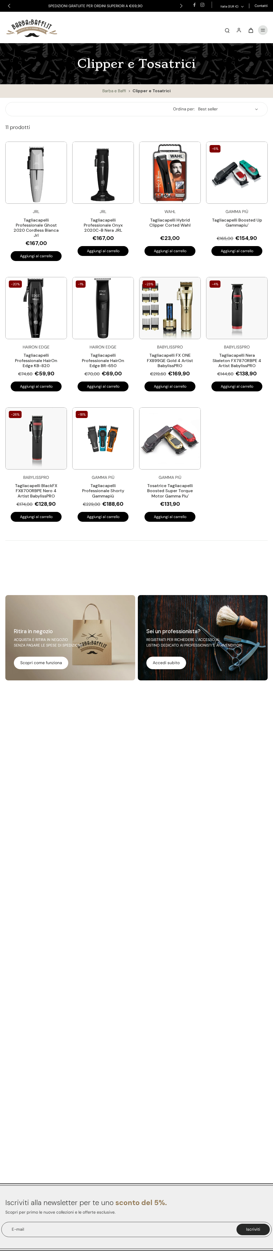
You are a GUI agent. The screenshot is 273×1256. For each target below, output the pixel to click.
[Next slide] (181, 6)
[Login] (239, 30)
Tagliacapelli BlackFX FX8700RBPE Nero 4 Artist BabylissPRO (36, 491)
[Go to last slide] (9, 6)
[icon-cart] (250, 30)
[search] (227, 30)
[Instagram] (202, 5)
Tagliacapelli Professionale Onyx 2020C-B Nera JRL (103, 225)
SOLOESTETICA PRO (136, 5)
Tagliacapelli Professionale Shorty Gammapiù (103, 491)
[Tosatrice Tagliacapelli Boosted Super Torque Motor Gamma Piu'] (170, 438)
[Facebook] (194, 5)
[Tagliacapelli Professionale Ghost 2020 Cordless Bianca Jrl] (36, 173)
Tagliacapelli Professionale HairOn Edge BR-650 (103, 360)
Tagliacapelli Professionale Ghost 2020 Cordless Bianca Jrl (36, 227)
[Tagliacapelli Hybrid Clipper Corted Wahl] (170, 173)
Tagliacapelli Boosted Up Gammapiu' (237, 222)
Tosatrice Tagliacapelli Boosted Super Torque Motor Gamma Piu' (170, 491)
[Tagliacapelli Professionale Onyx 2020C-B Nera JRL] (103, 173)
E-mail (18, 1229)
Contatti (261, 5)
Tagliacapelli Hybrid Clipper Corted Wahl (170, 222)
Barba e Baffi (114, 91)
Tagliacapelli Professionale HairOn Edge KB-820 (36, 360)
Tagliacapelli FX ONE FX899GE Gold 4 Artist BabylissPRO (170, 360)
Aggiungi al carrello (36, 256)
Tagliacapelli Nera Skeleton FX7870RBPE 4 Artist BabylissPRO (236, 360)
